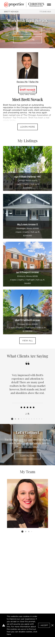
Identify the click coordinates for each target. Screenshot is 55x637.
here (9, 634)
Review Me (22, 82)
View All (27, 340)
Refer (33, 82)
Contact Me (27, 39)
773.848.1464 (45, 12)
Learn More (27, 127)
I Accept (44, 625)
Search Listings (27, 31)
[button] (52, 625)
